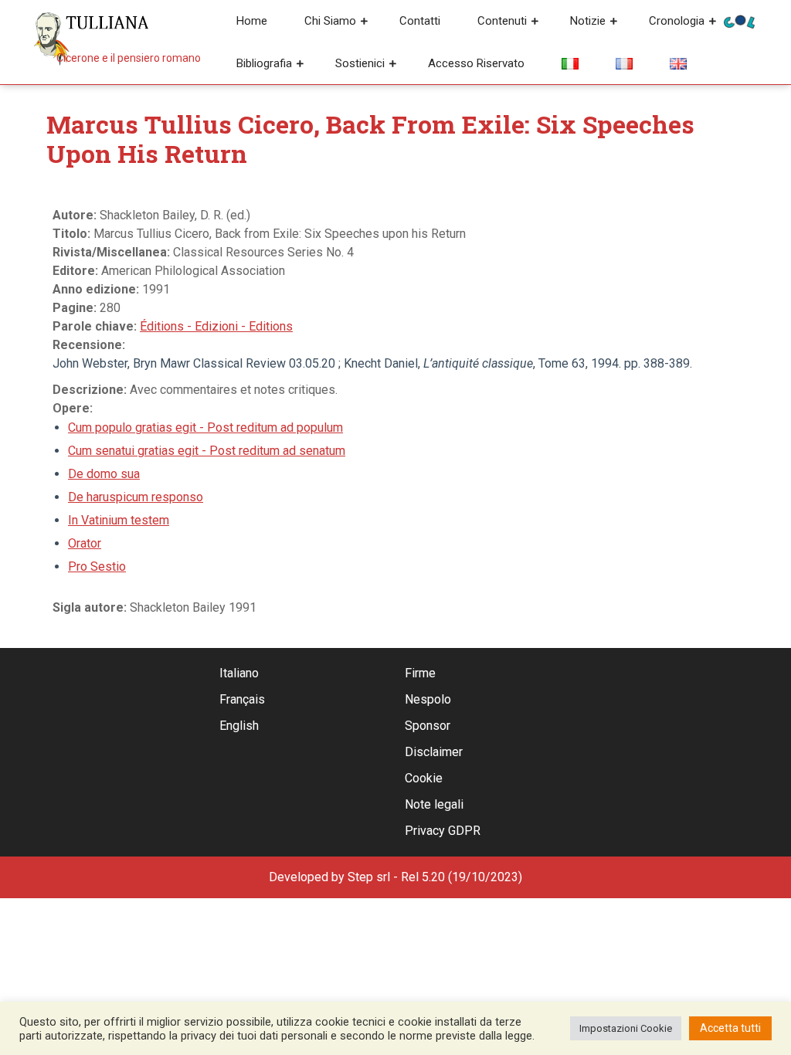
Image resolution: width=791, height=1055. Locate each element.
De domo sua (104, 473)
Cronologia (676, 21)
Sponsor (427, 725)
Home (251, 21)
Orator (84, 543)
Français (242, 699)
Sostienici (360, 63)
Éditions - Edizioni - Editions (216, 326)
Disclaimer (434, 752)
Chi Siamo (330, 21)
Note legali (434, 804)
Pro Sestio (97, 566)
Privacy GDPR (442, 830)
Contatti (419, 21)
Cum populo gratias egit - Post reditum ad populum (205, 427)
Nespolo (428, 699)
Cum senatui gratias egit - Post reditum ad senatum (206, 450)
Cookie (424, 778)
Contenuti (502, 21)
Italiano (239, 673)
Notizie (588, 21)
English (239, 725)
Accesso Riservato (476, 63)
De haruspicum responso (135, 497)
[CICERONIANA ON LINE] (739, 20)
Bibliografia (264, 63)
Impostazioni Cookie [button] (625, 1028)
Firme (420, 673)
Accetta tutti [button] (730, 1028)
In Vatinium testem (118, 520)
